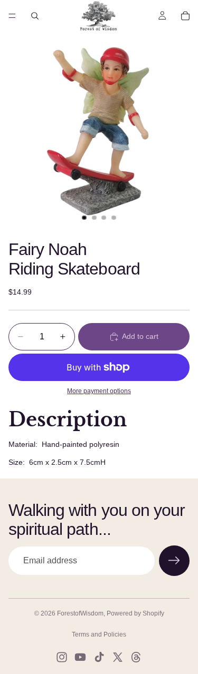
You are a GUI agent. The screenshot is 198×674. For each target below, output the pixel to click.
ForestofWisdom (80, 613)
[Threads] (136, 657)
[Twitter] (117, 657)
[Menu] (12, 16)
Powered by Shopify (135, 613)
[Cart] (185, 15)
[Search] (34, 15)
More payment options (99, 390)
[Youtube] (80, 657)
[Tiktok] (99, 657)
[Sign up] (174, 560)
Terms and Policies (99, 634)
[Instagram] (61, 657)
